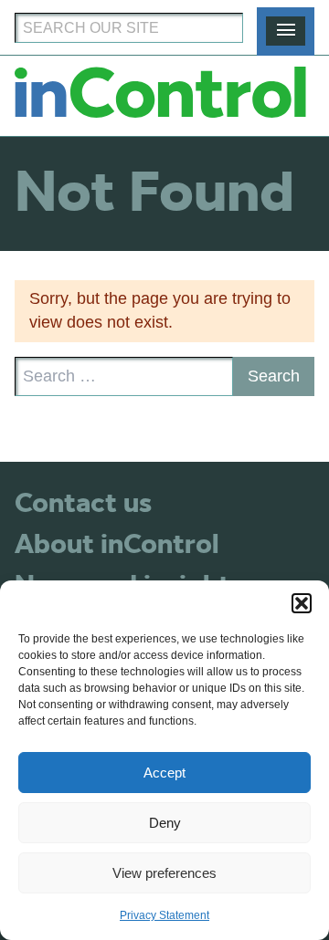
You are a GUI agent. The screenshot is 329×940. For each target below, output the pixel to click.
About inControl (116, 545)
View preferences (164, 873)
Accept (164, 772)
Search (274, 376)
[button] (301, 603)
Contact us (83, 504)
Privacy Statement (164, 915)
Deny (165, 822)
